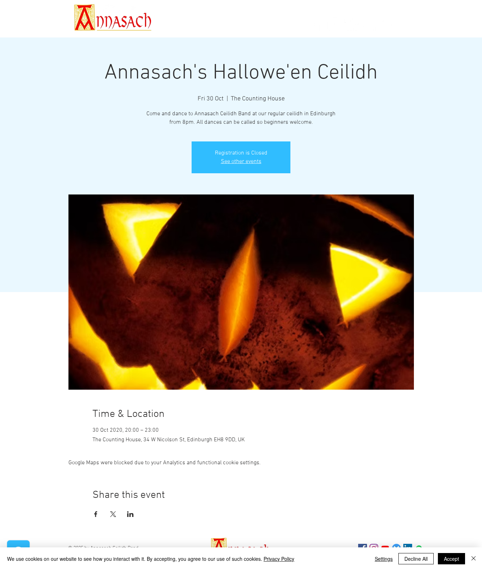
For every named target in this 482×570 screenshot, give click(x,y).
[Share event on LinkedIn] (130, 514)
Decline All (416, 558)
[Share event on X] (113, 514)
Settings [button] (384, 558)
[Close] (473, 558)
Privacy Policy (279, 558)
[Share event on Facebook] (95, 514)
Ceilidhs (170, 26)
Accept (451, 558)
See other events (241, 161)
